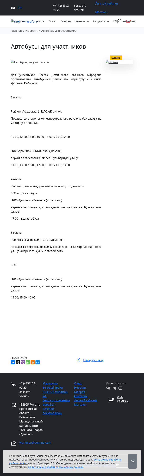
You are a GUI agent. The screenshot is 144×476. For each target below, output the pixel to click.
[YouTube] (120, 388)
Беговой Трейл (52, 388)
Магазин (101, 12)
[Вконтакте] (109, 388)
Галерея (65, 21)
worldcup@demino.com (35, 442)
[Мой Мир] (37, 362)
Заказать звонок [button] (80, 8)
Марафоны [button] (18, 21)
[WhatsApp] (28, 362)
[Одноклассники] (33, 362)
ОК (132, 461)
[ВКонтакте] (13, 362)
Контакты (82, 21)
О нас (78, 383)
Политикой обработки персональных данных (55, 467)
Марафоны (50, 383)
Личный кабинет (106, 3)
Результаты (101, 21)
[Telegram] (115, 388)
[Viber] (23, 362)
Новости (38, 21)
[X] (18, 362)
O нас (52, 21)
